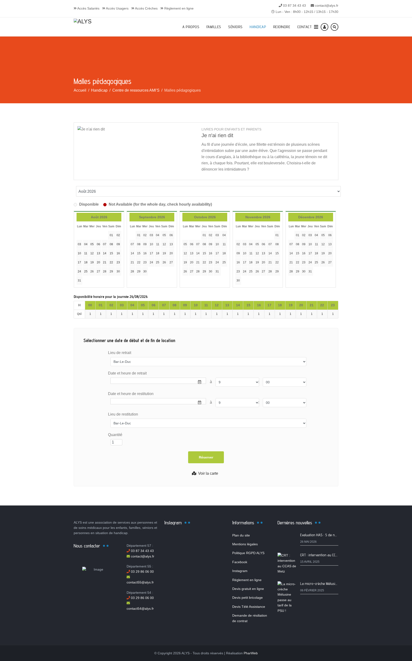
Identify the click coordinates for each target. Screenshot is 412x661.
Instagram (239, 571)
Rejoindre (281, 27)
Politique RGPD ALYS (248, 553)
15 (138, 253)
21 (132, 262)
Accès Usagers (117, 8)
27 (98, 271)
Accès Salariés (88, 8)
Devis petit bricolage (247, 597)
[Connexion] (324, 27)
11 (157, 244)
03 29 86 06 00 (142, 571)
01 (138, 235)
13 (171, 244)
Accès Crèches (146, 8)
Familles (213, 27)
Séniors (235, 27)
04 (157, 235)
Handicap (258, 27)
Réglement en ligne (178, 8)
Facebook (239, 562)
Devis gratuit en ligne (248, 589)
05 (164, 235)
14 (132, 253)
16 (145, 253)
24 (151, 262)
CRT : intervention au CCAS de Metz (326, 555)
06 (171, 235)
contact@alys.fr (326, 5)
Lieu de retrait (119, 353)
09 (145, 244)
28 (104, 271)
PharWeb (251, 653)
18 (157, 253)
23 (145, 262)
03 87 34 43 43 (294, 5)
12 (164, 244)
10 (151, 244)
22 (138, 262)
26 (92, 271)
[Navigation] (316, 26)
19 (164, 253)
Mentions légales (245, 544)
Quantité (115, 435)
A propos (190, 27)
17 (151, 253)
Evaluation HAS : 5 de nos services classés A (333, 535)
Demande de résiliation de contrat (249, 618)
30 (118, 271)
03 (151, 235)
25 (157, 262)
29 (111, 271)
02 (145, 235)
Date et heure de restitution (131, 394)
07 (132, 244)
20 (171, 253)
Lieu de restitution (123, 414)
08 (138, 244)
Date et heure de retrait (127, 373)
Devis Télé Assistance (248, 607)
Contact (304, 27)
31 (79, 280)
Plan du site (241, 535)
